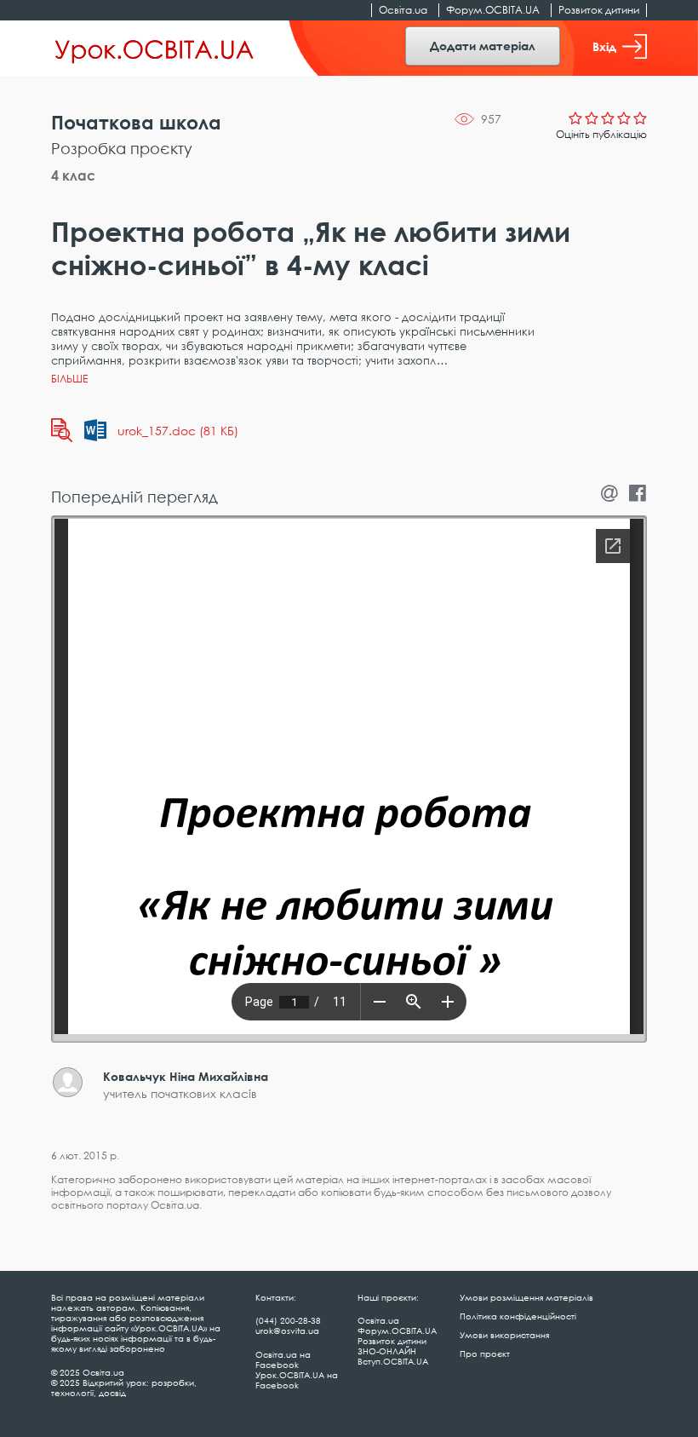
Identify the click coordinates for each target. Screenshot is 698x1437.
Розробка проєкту (121, 148)
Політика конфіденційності (518, 1316)
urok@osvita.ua (287, 1330)
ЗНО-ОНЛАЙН (387, 1351)
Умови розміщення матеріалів (526, 1297)
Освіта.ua (403, 9)
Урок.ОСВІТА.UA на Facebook (296, 1380)
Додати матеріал (482, 45)
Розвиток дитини (598, 9)
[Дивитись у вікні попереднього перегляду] (61, 430)
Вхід (604, 46)
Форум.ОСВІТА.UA (493, 9)
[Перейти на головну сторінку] (154, 48)
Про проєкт (485, 1353)
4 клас (73, 175)
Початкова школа (136, 122)
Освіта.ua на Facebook (283, 1359)
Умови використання (504, 1335)
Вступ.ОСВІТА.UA (393, 1361)
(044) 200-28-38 (288, 1320)
